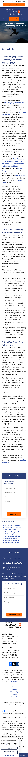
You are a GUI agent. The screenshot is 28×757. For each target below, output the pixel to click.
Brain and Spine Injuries (13, 534)
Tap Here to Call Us (14, 5)
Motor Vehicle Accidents (13, 525)
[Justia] (17, 664)
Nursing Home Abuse (12, 540)
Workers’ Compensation (13, 532)
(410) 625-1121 (13, 655)
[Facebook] (10, 664)
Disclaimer (14, 689)
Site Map (14, 694)
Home (4, 19)
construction (20, 176)
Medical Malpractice (11, 538)
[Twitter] (14, 664)
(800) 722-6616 (13, 644)
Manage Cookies (19, 713)
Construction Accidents (12, 536)
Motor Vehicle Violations (13, 527)
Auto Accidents (19, 159)
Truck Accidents (8, 161)
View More (14, 681)
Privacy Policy (14, 692)
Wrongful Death (10, 530)
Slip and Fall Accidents (12, 542)
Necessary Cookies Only (9, 752)
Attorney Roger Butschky (13, 103)
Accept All (9, 748)
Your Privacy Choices (12, 711)
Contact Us (14, 19)
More (23, 19)
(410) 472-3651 (13, 641)
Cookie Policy (7, 713)
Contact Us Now (14, 514)
